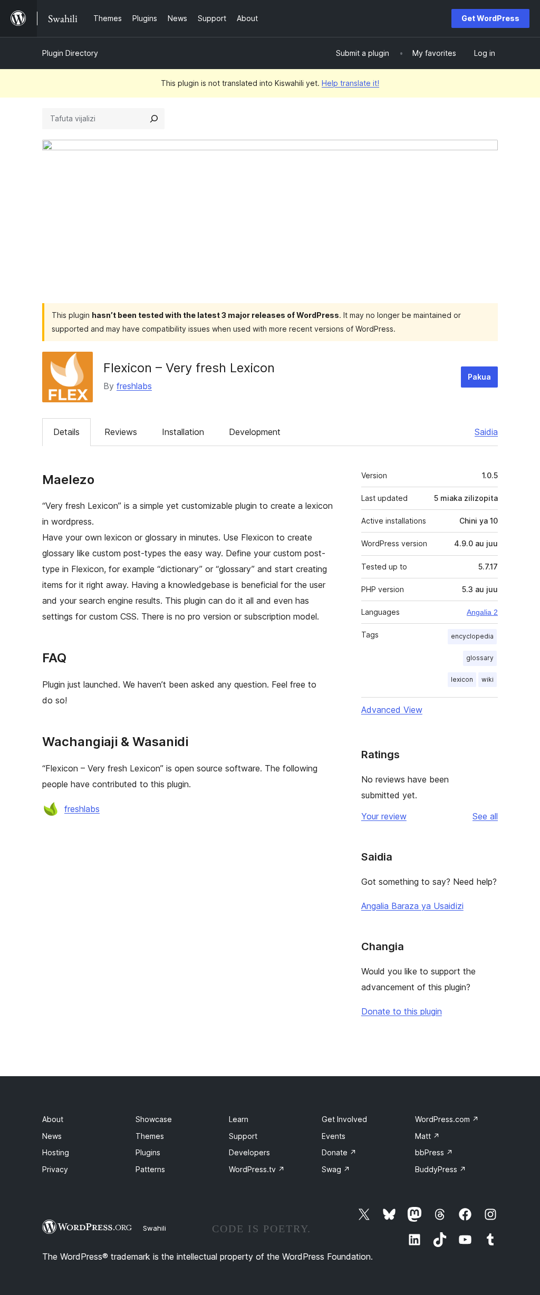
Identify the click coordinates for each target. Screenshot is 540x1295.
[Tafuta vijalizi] (154, 118)
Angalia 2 (482, 612)
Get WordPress (490, 18)
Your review (384, 816)
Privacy (55, 1169)
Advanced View (391, 709)
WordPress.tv (257, 1169)
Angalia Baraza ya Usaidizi (412, 906)
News (52, 1136)
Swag (336, 1169)
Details (66, 432)
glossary (480, 658)
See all (485, 816)
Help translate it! (350, 83)
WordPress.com (447, 1119)
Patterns (150, 1169)
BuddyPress (440, 1169)
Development (255, 432)
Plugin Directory (70, 53)
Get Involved (344, 1119)
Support (243, 1136)
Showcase (154, 1119)
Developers (249, 1152)
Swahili (154, 1228)
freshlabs (134, 386)
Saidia (486, 432)
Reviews (120, 432)
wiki (487, 679)
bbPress (434, 1152)
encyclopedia (472, 636)
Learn (238, 1119)
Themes (150, 1136)
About (52, 1119)
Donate (339, 1152)
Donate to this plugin (401, 1011)
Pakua (479, 376)
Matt (427, 1136)
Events (333, 1136)
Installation (183, 432)
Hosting (55, 1152)
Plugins (148, 1152)
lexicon (462, 679)
